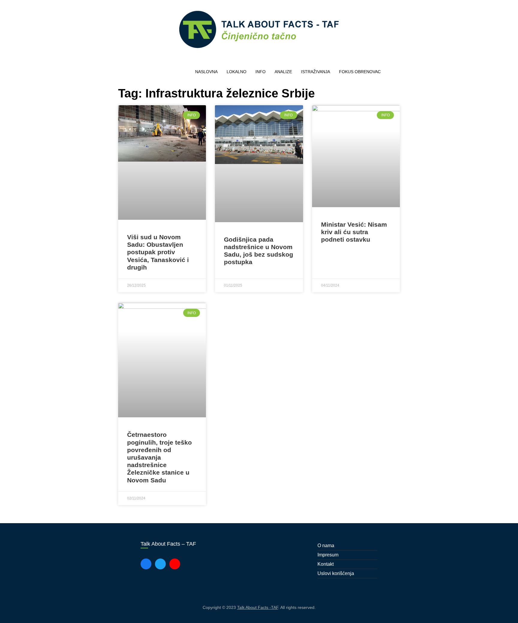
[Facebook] (146, 564)
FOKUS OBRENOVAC (360, 71)
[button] (394, 72)
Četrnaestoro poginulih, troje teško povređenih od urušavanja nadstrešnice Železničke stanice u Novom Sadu (159, 457)
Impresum (327, 554)
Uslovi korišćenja (335, 573)
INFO (260, 71)
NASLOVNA (206, 71)
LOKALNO (236, 71)
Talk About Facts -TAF (257, 607)
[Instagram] (174, 564)
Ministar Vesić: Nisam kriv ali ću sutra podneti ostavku (354, 232)
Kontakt (325, 564)
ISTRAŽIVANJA (315, 71)
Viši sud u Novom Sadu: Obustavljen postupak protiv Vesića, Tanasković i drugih (158, 252)
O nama (325, 545)
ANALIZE (283, 71)
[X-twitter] (160, 564)
